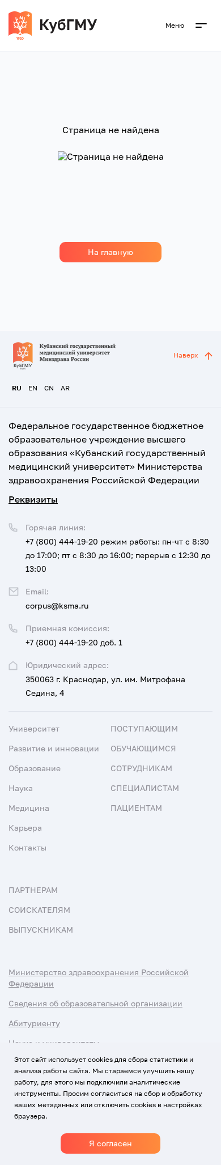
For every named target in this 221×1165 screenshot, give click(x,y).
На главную (110, 252)
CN (49, 388)
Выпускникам (40, 929)
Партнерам (33, 890)
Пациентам (136, 808)
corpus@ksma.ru (57, 605)
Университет (34, 728)
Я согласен (110, 1143)
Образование (34, 768)
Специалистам (144, 788)
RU (17, 388)
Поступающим (144, 728)
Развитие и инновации (53, 748)
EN (32, 388)
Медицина (28, 808)
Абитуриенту (34, 1023)
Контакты (27, 847)
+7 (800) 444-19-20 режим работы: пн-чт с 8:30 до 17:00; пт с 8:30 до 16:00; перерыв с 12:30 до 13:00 (118, 555)
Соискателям (39, 910)
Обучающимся (143, 748)
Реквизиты (33, 499)
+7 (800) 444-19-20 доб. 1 (74, 642)
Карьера (25, 827)
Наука (20, 788)
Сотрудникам (141, 768)
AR (65, 388)
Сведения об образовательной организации (95, 1003)
